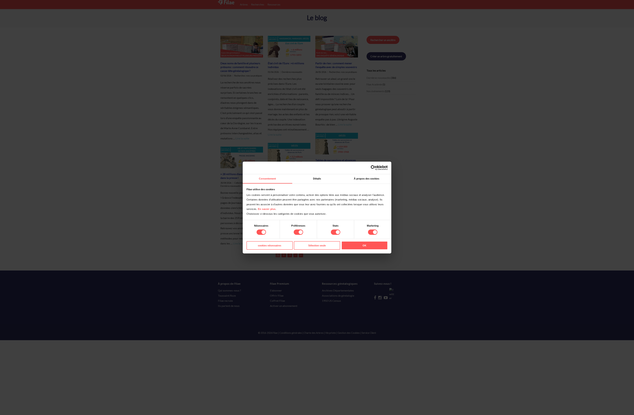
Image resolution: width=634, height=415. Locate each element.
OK (364, 245)
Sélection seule (317, 245)
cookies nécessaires (269, 245)
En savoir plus (267, 209)
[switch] (298, 232)
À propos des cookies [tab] (366, 178)
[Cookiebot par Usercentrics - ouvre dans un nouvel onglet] (373, 167)
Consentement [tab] (267, 178)
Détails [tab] (317, 178)
